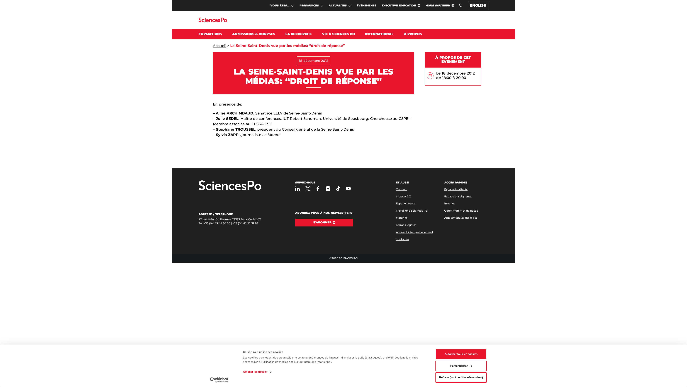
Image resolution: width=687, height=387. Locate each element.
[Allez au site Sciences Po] (213, 21)
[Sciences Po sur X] (307, 188)
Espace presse (405, 203)
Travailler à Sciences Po (411, 210)
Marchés (402, 217)
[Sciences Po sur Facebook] (318, 188)
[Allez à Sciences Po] (230, 185)
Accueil (219, 46)
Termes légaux (406, 225)
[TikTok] (338, 188)
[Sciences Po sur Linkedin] (297, 188)
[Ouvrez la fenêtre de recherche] (461, 5)
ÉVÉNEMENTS (366, 5)
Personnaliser (459, 365)
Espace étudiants (456, 189)
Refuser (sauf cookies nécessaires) (461, 377)
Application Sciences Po (460, 217)
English (478, 5)
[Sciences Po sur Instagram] (328, 188)
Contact (401, 189)
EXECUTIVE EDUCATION (399, 5)
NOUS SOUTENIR (438, 5)
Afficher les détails (255, 371)
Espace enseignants (457, 196)
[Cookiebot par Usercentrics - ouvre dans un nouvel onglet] (219, 380)
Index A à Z (403, 196)
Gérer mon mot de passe (461, 210)
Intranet (449, 203)
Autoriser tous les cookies (461, 353)
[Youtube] (348, 188)
